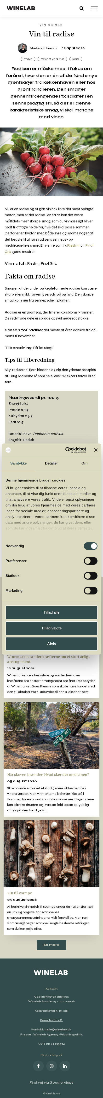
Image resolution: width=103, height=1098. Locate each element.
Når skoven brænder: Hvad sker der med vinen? (48, 774)
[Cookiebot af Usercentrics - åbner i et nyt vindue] (65, 450)
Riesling (73, 245)
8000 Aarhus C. (51, 1020)
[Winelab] (21, 8)
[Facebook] (38, 1066)
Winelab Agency (45, 1034)
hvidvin (28, 59)
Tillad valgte (51, 628)
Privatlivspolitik (71, 1034)
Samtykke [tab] (18, 463)
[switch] (90, 561)
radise (75, 59)
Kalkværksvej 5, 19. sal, (51, 1010)
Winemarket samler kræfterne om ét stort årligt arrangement (48, 659)
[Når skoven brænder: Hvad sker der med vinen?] (51, 735)
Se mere (52, 945)
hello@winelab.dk (58, 1029)
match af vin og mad (52, 59)
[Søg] (81, 8)
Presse (25, 1034)
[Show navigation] (94, 8)
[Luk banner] (95, 450)
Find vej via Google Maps (51, 1082)
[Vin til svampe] (51, 853)
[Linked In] (64, 1066)
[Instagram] (51, 1066)
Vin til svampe (19, 893)
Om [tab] (84, 463)
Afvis (51, 644)
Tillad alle (51, 612)
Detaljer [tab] (51, 463)
